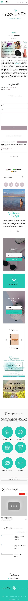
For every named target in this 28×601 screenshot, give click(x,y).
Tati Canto (3, 141)
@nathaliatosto (15, 578)
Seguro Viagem (21, 439)
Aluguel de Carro (7, 454)
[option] (14, 341)
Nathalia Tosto (14, 84)
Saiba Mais (11, 233)
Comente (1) (4, 89)
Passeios (20, 470)
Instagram (18, 2)
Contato (18, 233)
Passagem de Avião (7, 470)
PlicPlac (17, 599)
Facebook (22, 184)
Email (15, 87)
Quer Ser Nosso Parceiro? (14, 479)
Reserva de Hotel (7, 439)
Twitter (11, 87)
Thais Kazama (16, 598)
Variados (14, 32)
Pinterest (22, 2)
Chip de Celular (20, 454)
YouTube (20, 2)
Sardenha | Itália (17, 554)
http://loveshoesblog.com (6, 148)
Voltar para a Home (14, 156)
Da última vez (18, 63)
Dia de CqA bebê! (14, 36)
